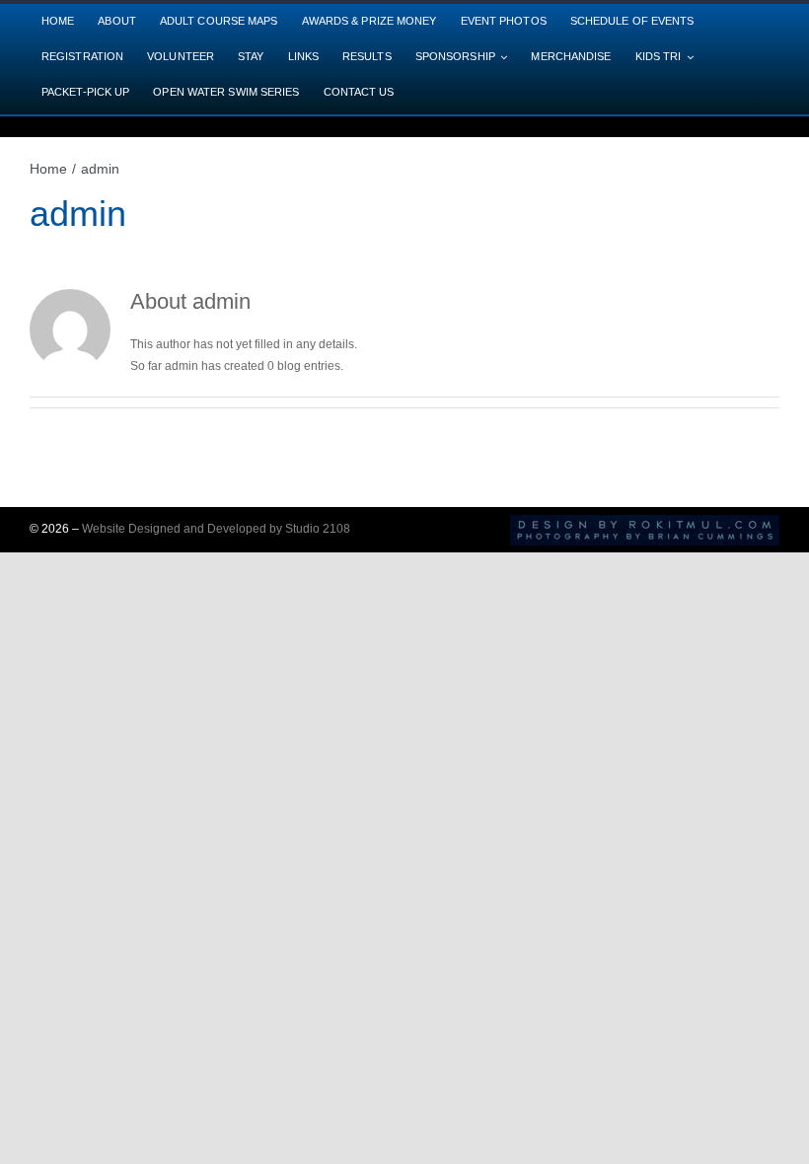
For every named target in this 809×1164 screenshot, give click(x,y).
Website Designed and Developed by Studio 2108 (216, 529)
